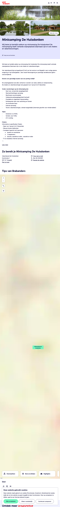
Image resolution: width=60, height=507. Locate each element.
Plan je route (5, 162)
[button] (38, 348)
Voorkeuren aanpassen (44, 501)
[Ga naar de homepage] (6, 2)
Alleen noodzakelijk (26, 501)
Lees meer (5, 145)
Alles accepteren (11, 501)
